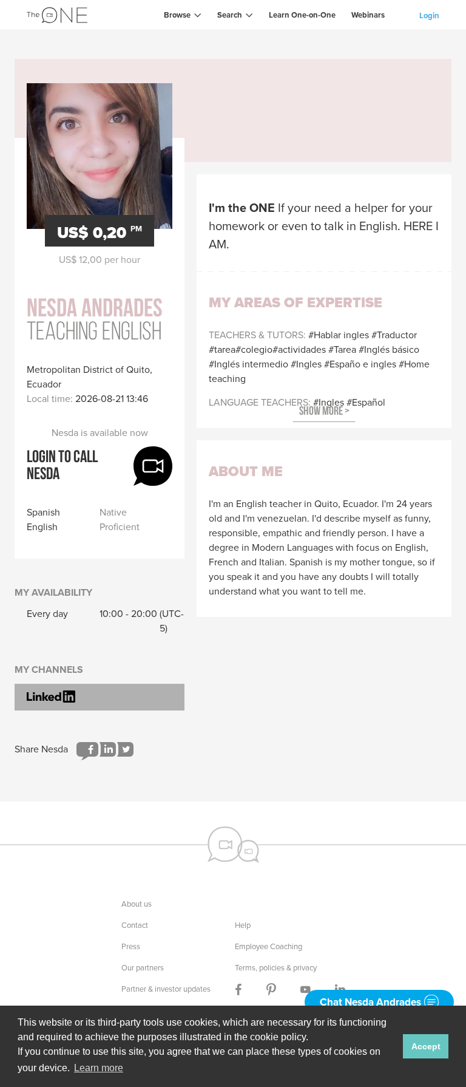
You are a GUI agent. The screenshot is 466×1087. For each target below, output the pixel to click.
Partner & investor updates (166, 989)
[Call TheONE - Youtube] (305, 989)
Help (243, 925)
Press (130, 946)
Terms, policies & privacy (276, 967)
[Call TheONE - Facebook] (238, 989)
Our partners (142, 967)
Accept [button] (426, 1046)
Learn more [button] (98, 1068)
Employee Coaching (268, 946)
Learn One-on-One (302, 15)
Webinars (368, 15)
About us (136, 904)
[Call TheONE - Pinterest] (271, 989)
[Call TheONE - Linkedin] (340, 989)
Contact (134, 925)
